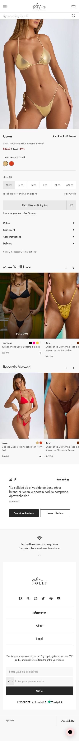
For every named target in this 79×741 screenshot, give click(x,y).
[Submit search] (73, 16)
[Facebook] (20, 598)
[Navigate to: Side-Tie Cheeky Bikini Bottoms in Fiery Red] (22, 406)
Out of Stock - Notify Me (35, 205)
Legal (39, 638)
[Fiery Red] (11, 163)
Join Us (39, 690)
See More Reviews (24, 513)
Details (6, 223)
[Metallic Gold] (5, 163)
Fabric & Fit (9, 229)
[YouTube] (58, 598)
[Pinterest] (51, 598)
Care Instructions (12, 236)
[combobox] (10, 681)
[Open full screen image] (36, 74)
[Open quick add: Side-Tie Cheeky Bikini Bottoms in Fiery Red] (37, 442)
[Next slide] (73, 268)
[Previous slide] (66, 268)
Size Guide (70, 193)
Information (39, 612)
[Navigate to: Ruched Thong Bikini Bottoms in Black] (22, 306)
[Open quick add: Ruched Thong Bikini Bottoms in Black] (30, 343)
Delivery (7, 243)
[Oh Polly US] (39, 6)
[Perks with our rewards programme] (39, 543)
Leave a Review (55, 513)
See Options (30, 213)
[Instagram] (35, 598)
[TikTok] (43, 598)
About (39, 625)
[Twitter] (28, 598)
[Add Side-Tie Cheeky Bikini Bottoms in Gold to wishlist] (71, 205)
